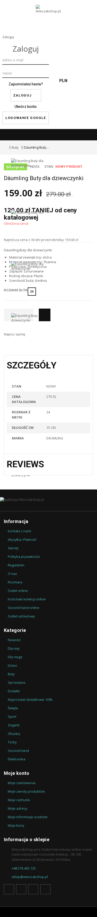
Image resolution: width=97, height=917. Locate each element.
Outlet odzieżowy (21, 616)
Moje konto (16, 773)
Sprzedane (16, 682)
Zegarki (14, 725)
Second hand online (23, 607)
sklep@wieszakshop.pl (30, 876)
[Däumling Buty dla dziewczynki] (29, 184)
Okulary (14, 733)
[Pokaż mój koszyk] (86, 80)
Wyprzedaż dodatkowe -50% (30, 699)
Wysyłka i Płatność (22, 539)
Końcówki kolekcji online (27, 599)
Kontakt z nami (19, 531)
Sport (12, 716)
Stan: (49, 166)
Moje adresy (17, 808)
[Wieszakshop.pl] (49, 16)
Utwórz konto (25, 106)
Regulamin (16, 565)
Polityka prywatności (24, 556)
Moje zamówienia (21, 783)
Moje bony (16, 825)
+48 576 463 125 (24, 868)
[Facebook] (9, 889)
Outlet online (18, 590)
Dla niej (13, 648)
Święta (13, 708)
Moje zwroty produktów (26, 791)
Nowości (14, 640)
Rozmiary (15, 582)
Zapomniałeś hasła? (26, 84)
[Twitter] (21, 889)
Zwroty (13, 548)
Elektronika (16, 759)
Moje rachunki (19, 800)
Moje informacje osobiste (28, 817)
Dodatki (14, 691)
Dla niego (15, 657)
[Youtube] (33, 889)
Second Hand (18, 750)
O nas (12, 573)
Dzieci (12, 665)
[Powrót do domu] (5, 147)
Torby (12, 742)
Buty (15, 147)
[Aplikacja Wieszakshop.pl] (48, 499)
